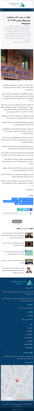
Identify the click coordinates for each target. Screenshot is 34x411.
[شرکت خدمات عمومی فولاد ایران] (17, 4)
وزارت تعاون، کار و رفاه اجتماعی (25, 356)
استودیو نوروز (14, 409)
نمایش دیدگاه (17, 221)
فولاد (16, 204)
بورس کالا (14, 199)
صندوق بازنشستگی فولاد (26, 204)
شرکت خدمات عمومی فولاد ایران (12, 201)
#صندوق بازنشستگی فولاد (25, 199)
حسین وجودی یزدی (27, 201)
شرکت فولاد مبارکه (21, 359)
